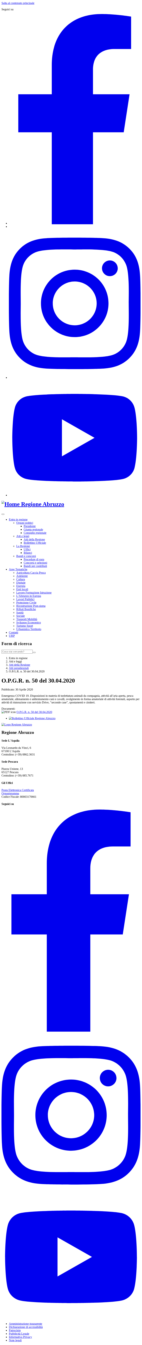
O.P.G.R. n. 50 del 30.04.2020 (34, 712)
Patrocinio (15, 1330)
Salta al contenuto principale (17, 3)
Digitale (21, 582)
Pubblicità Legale (19, 1333)
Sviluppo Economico (28, 622)
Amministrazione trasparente (25, 1323)
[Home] (11, 504)
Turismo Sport (24, 625)
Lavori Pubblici (25, 599)
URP (12, 635)
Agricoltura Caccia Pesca (31, 572)
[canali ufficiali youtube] (71, 1317)
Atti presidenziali (19, 668)
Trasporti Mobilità (26, 619)
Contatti (13, 632)
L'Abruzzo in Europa (28, 595)
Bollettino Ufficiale (35, 542)
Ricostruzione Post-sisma (30, 605)
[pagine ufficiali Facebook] (71, 1030)
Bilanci (28, 552)
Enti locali (22, 589)
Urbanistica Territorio (28, 629)
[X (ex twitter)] (10, 226)
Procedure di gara (34, 559)
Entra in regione (18, 519)
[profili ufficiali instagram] (71, 1193)
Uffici (27, 549)
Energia (20, 586)
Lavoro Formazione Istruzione (34, 592)
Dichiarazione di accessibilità (26, 1327)
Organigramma (10, 793)
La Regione (23, 546)
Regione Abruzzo (42, 504)
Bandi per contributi (35, 566)
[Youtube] (75, 495)
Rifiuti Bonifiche (26, 609)
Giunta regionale (33, 529)
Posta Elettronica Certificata (17, 790)
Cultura (20, 579)
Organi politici (24, 522)
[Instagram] (75, 377)
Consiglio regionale (35, 532)
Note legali (15, 1340)
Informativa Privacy (20, 1337)
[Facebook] (75, 223)
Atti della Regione (34, 539)
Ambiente (22, 576)
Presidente (30, 526)
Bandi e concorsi (26, 556)
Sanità (19, 612)
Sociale (20, 615)
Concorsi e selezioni (35, 562)
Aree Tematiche (18, 569)
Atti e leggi (22, 536)
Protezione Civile (26, 602)
